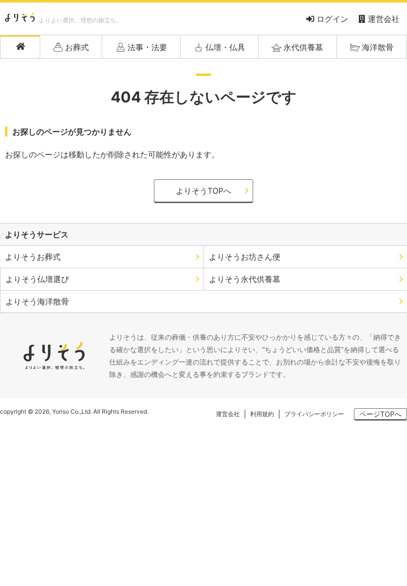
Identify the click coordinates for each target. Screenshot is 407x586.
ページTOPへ (380, 414)
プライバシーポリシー (314, 414)
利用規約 (262, 414)
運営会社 (382, 19)
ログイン (331, 19)
